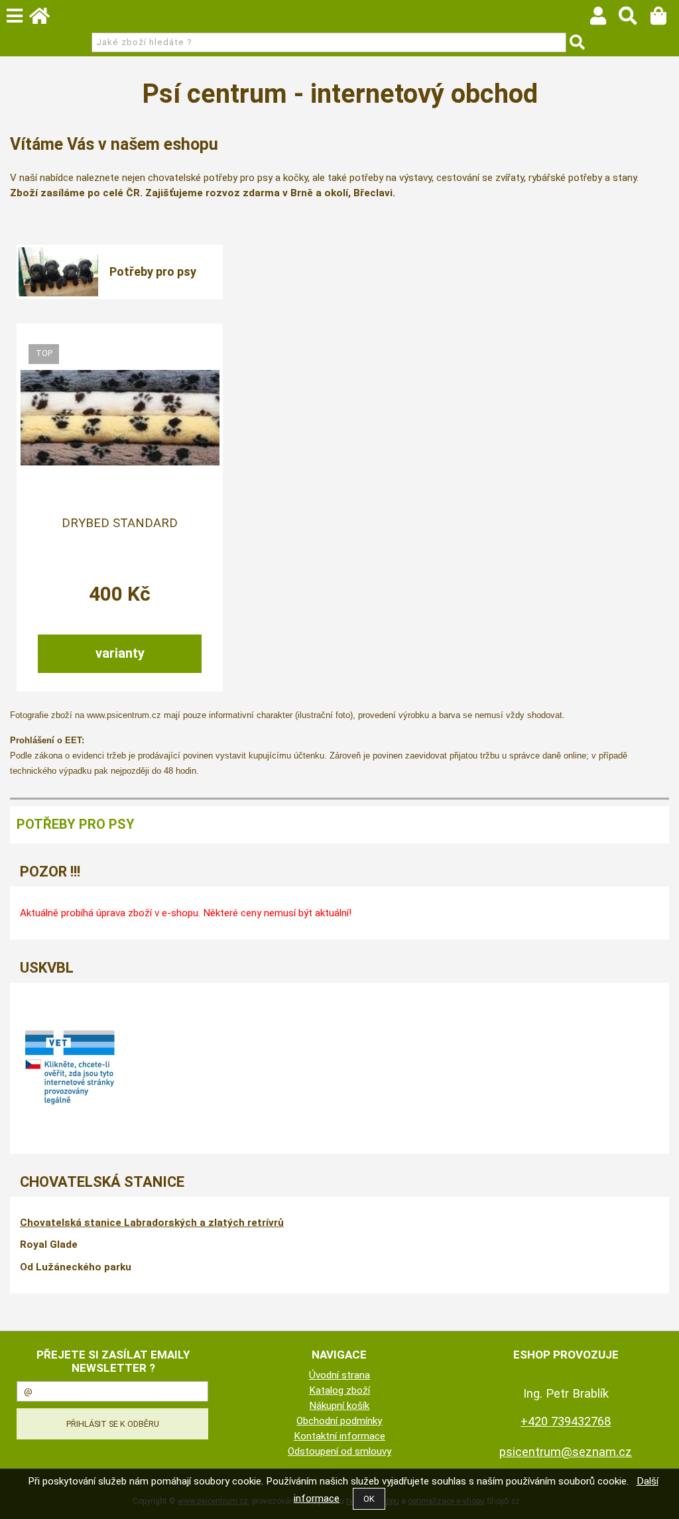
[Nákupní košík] (664, 19)
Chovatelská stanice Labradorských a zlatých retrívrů (152, 1223)
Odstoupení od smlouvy (339, 1451)
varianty (120, 653)
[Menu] (14, 16)
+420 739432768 (566, 1421)
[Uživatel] (604, 19)
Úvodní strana (339, 1375)
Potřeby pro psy (152, 271)
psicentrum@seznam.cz (565, 1452)
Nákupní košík (339, 1406)
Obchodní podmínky (339, 1421)
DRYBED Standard (120, 523)
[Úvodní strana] (45, 19)
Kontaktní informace (339, 1436)
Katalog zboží (339, 1390)
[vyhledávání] (634, 19)
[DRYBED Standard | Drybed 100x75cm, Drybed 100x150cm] (120, 417)
